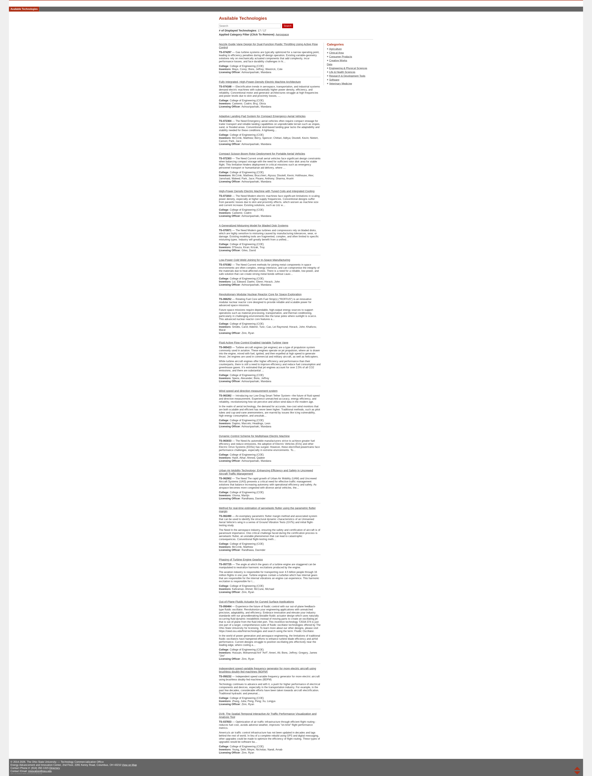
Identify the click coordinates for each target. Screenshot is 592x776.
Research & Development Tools (347, 75)
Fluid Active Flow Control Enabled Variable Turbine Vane (253, 342)
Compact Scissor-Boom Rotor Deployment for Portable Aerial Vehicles (262, 153)
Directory (54, 768)
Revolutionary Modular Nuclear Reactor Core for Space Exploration (260, 294)
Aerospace (282, 34)
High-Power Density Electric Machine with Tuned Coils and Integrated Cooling (266, 191)
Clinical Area (336, 52)
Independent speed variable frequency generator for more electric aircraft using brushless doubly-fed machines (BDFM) (267, 670)
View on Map (129, 765)
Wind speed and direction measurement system (248, 390)
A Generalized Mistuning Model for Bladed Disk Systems (253, 225)
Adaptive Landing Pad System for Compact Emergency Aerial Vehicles (262, 116)
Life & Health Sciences (342, 72)
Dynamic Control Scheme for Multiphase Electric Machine (254, 436)
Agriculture (335, 48)
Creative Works (338, 60)
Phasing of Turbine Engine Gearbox (241, 559)
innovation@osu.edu (40, 771)
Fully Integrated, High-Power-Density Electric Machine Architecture (260, 81)
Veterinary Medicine (340, 83)
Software (334, 79)
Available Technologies (24, 9)
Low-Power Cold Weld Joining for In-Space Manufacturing (254, 260)
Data (329, 64)
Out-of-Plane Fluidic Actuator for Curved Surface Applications (256, 601)
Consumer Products (340, 56)
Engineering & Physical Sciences (348, 68)
